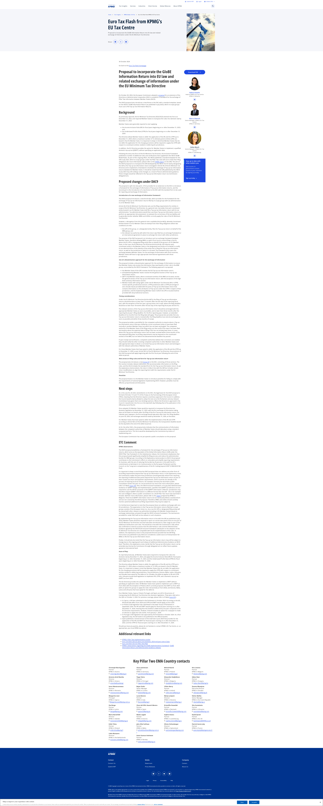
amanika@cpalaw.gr (116, 683)
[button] (194, 99)
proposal (162, 95)
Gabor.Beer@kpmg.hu (200, 683)
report (159, 496)
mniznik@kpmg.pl (171, 674)
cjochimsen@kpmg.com (146, 674)
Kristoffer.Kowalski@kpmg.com (176, 711)
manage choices (141, 804)
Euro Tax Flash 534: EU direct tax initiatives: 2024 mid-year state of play (146, 641)
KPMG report (159, 162)
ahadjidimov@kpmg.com (174, 683)
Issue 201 (172, 597)
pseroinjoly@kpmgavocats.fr (202, 730)
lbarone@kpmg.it (143, 702)
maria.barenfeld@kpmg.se (119, 721)
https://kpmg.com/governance (183, 791)
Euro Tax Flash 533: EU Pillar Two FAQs (135, 643)
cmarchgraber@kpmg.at (118, 674)
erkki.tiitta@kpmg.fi (116, 730)
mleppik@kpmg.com (144, 721)
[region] (161, 802)
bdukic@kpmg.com (144, 692)
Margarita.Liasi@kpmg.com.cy (120, 702)
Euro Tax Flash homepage (137, 66)
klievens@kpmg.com (200, 674)
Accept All (254, 802)
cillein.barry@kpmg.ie (173, 692)
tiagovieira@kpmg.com (145, 683)
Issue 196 (133, 486)
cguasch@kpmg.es (144, 711)
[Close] (320, 802)
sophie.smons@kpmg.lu (174, 721)
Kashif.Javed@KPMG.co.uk (202, 721)
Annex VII (146, 362)
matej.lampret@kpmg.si (174, 702)
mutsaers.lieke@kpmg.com (119, 739)
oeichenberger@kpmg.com (175, 730)
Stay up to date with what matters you (193, 162)
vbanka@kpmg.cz (199, 702)
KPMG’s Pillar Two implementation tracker (136, 639)
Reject (242, 802)
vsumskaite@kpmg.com (201, 711)
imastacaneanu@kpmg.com (119, 692)
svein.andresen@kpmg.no (146, 741)
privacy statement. (158, 804)
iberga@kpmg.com (116, 711)
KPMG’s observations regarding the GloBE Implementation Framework (145, 645)
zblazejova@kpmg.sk (200, 692)
